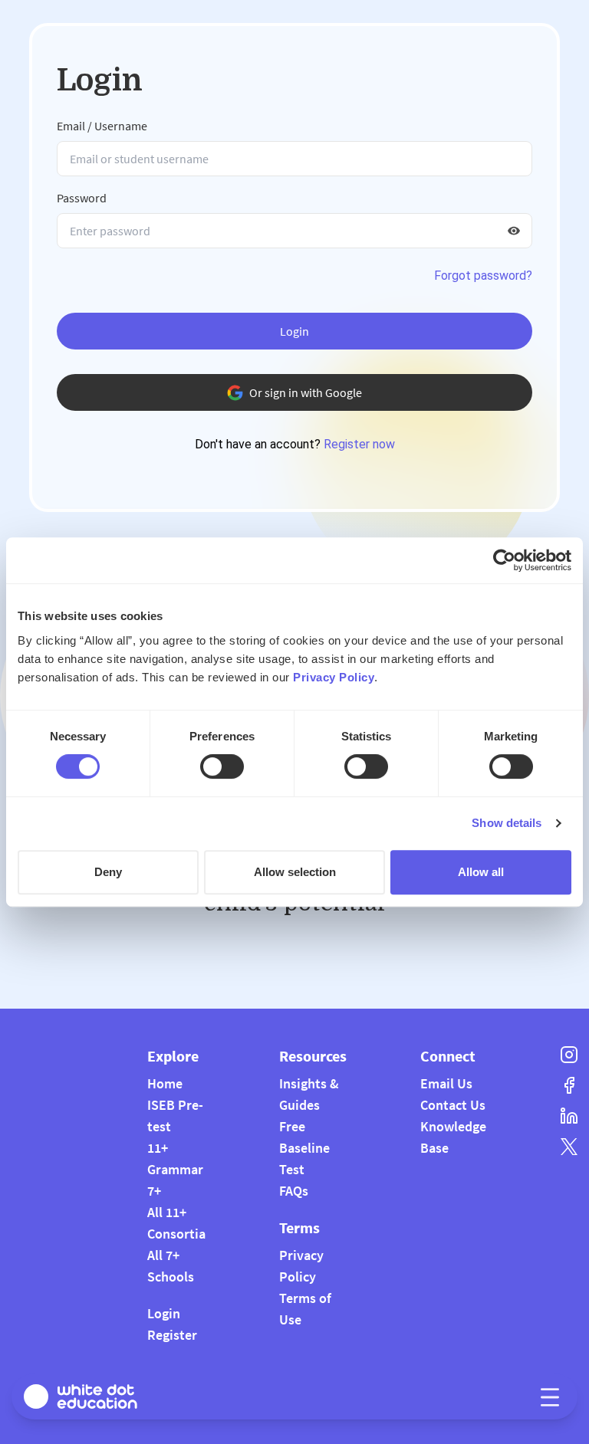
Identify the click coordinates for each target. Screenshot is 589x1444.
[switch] (222, 766)
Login (294, 331)
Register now (359, 444)
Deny (108, 871)
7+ (154, 1191)
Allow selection (295, 871)
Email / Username (102, 125)
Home (165, 1083)
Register (172, 1335)
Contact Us (452, 1105)
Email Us (446, 1083)
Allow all (481, 871)
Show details (506, 822)
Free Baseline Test (304, 1147)
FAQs (293, 1191)
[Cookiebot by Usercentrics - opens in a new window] (504, 560)
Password (82, 197)
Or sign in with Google (305, 392)
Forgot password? (483, 275)
